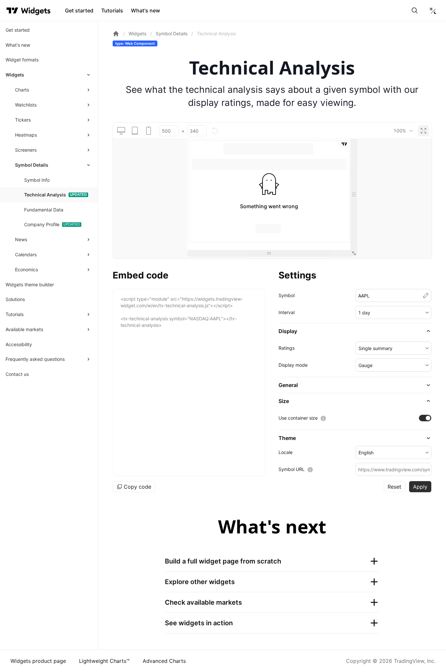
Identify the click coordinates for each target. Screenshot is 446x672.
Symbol (287, 295)
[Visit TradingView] (12, 10)
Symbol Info (37, 180)
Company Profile (41, 224)
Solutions (15, 299)
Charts (22, 89)
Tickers (23, 120)
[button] (393, 312)
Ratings (287, 348)
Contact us (17, 374)
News (21, 239)
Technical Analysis (45, 194)
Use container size (298, 418)
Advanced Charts (164, 661)
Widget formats (22, 59)
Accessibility (19, 344)
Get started (79, 10)
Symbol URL (292, 469)
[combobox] (403, 130)
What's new (145, 10)
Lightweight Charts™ (104, 661)
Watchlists (26, 105)
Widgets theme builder (30, 284)
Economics (26, 269)
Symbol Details (31, 165)
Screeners (26, 150)
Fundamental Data (43, 209)
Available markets (24, 329)
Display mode (293, 365)
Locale (286, 452)
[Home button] (36, 10)
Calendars (26, 254)
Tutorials (112, 10)
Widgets (15, 74)
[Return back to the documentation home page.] (116, 33)
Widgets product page (38, 661)
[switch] (425, 418)
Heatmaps (26, 135)
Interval (287, 312)
